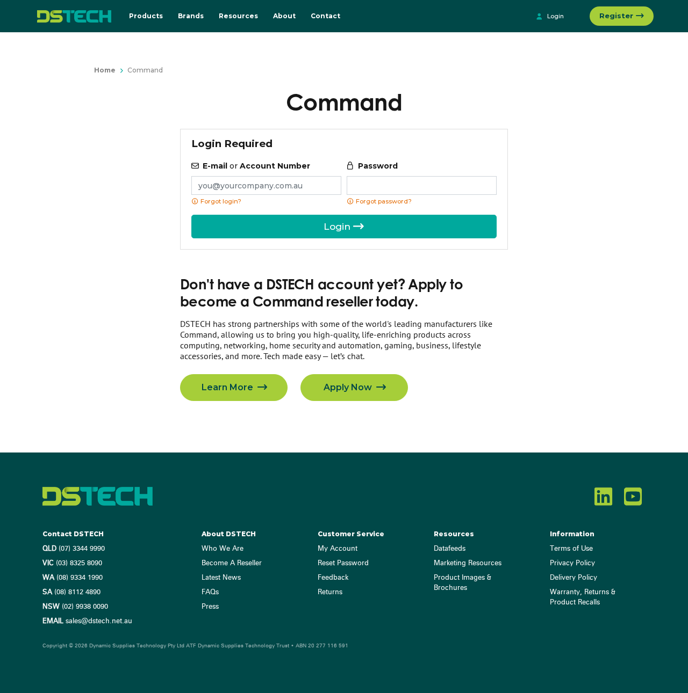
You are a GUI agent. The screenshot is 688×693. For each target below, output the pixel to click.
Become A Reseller (232, 563)
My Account (337, 548)
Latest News (221, 577)
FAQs (210, 592)
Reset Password (343, 563)
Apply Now (349, 387)
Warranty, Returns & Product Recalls (582, 597)
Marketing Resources (467, 563)
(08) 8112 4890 (71, 592)
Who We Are (222, 548)
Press (210, 606)
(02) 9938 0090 (75, 606)
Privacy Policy (572, 563)
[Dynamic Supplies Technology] (71, 16)
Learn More (228, 387)
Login (555, 16)
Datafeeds (449, 548)
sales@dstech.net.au (87, 621)
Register (617, 15)
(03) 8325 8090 (72, 563)
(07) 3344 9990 (73, 548)
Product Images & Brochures (462, 583)
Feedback (333, 577)
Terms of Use (571, 548)
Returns (330, 592)
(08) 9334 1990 (72, 577)
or (256, 166)
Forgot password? (383, 201)
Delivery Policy (573, 577)
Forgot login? (220, 201)
